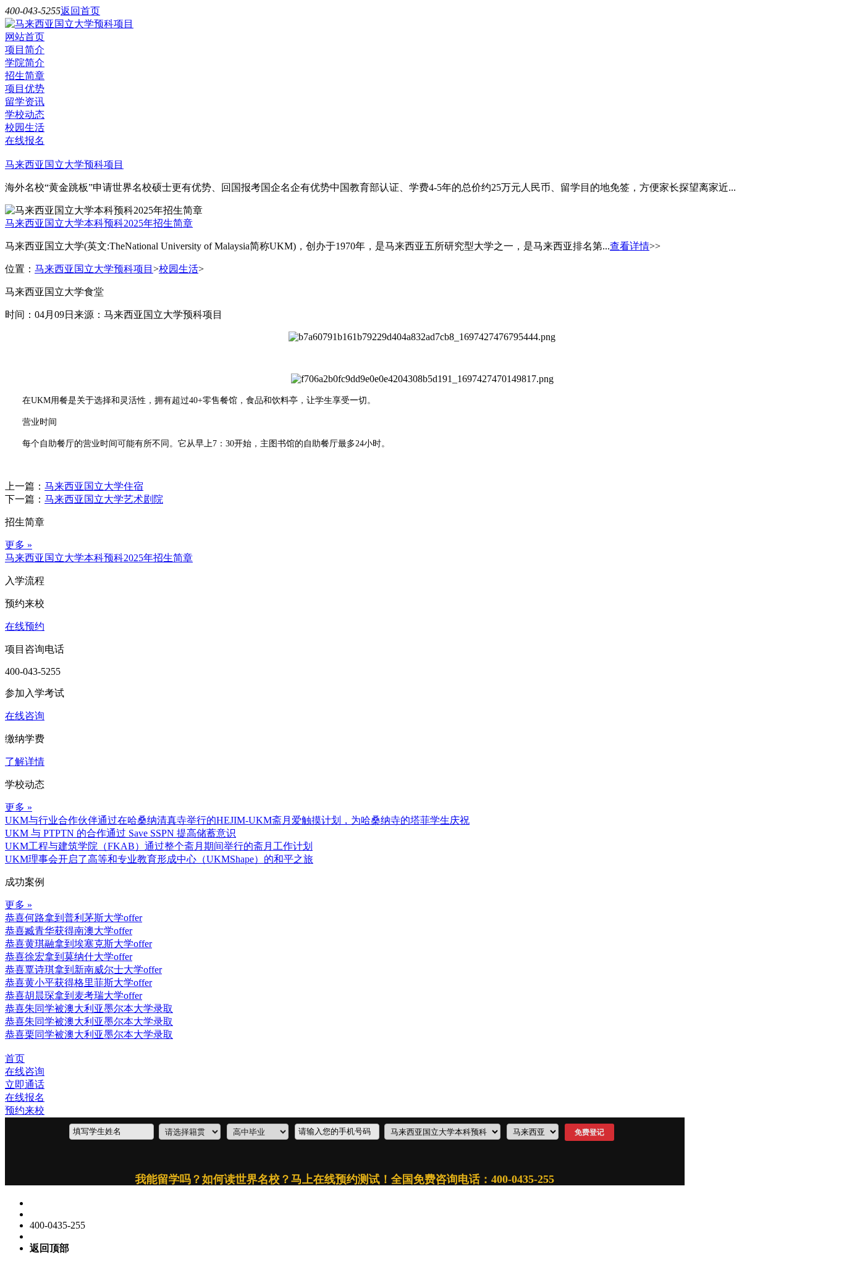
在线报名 (24, 140)
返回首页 (80, 11)
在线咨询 (24, 716)
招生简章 (24, 75)
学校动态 (24, 114)
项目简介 (24, 49)
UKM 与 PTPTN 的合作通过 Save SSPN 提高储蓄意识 (120, 833)
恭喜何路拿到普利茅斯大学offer (73, 917)
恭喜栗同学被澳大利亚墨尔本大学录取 (89, 1034)
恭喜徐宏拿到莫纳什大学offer (68, 956)
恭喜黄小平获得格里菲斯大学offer (78, 982)
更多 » (18, 545)
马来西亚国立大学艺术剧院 (103, 499)
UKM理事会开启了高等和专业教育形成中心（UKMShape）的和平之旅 (159, 859)
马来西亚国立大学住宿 (93, 486)
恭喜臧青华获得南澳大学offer (68, 930)
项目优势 (24, 88)
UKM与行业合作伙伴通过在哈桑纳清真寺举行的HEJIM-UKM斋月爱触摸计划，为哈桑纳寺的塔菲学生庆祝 (237, 820)
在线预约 (24, 626)
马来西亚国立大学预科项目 (64, 164)
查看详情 (629, 246)
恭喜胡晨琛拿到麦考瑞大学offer (73, 995)
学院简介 (24, 62)
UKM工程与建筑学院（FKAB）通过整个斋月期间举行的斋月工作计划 (159, 846)
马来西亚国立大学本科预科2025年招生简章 (99, 223)
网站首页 (24, 36)
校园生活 (24, 127)
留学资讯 (24, 101)
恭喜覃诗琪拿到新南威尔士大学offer (83, 969)
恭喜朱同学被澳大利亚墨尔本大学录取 (89, 1008)
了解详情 (24, 761)
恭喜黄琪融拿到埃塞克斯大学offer (78, 943)
